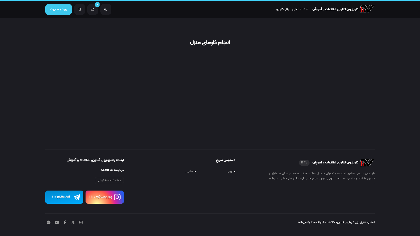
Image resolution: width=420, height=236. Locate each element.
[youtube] (57, 223)
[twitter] (73, 223)
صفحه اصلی (300, 9)
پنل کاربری (282, 9)
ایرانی (230, 171)
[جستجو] (79, 9)
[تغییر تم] (105, 9)
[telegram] (48, 223)
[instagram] (81, 223)
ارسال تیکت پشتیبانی (109, 180)
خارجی (189, 171)
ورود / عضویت (58, 9)
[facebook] (65, 223)
